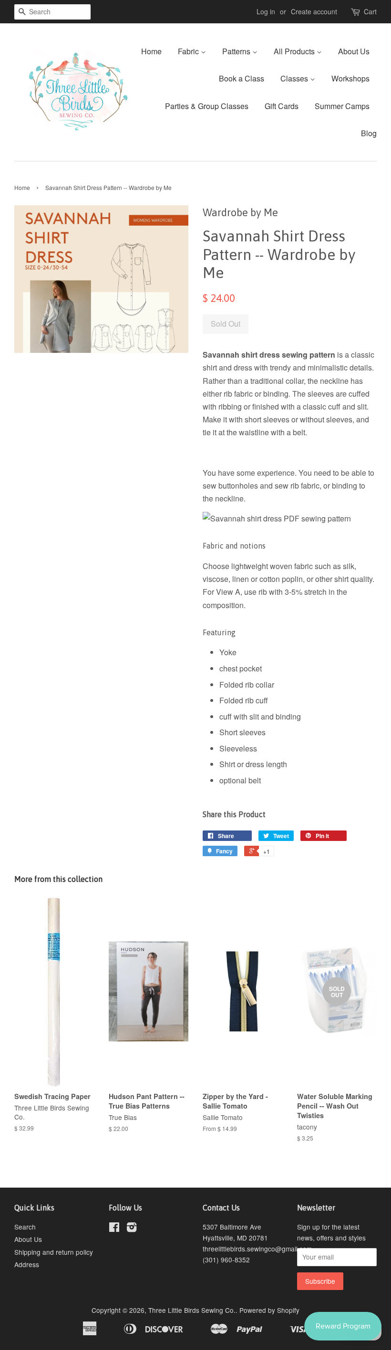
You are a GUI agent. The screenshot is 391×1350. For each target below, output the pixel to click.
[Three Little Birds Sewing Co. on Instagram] (131, 1228)
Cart (370, 11)
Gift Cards (281, 105)
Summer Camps (342, 105)
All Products (295, 51)
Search (25, 1226)
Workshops (350, 78)
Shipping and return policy (53, 1252)
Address (26, 1264)
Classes (295, 78)
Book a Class (241, 78)
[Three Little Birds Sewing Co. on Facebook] (114, 1228)
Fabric (189, 51)
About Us (354, 51)
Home (151, 51)
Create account (314, 11)
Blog (369, 133)
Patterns (237, 51)
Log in (266, 11)
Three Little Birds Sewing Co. (192, 1310)
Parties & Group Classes (206, 105)
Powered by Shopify (269, 1310)
